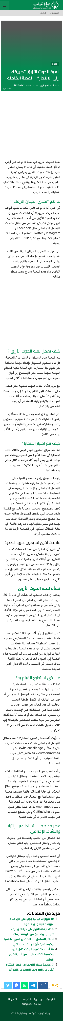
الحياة (54, 64)
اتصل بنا (12, 999)
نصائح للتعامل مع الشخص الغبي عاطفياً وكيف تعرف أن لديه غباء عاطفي (29, 942)
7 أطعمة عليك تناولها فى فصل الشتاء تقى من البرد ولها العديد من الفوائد (30, 967)
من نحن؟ (39, 999)
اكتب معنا (25, 999)
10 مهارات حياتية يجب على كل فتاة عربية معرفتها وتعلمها (32, 921)
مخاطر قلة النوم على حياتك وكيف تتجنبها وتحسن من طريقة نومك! (32, 931)
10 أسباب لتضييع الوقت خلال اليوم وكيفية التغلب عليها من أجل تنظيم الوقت (31, 954)
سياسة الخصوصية (31, 1003)
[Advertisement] (31, 126)
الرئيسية (51, 999)
